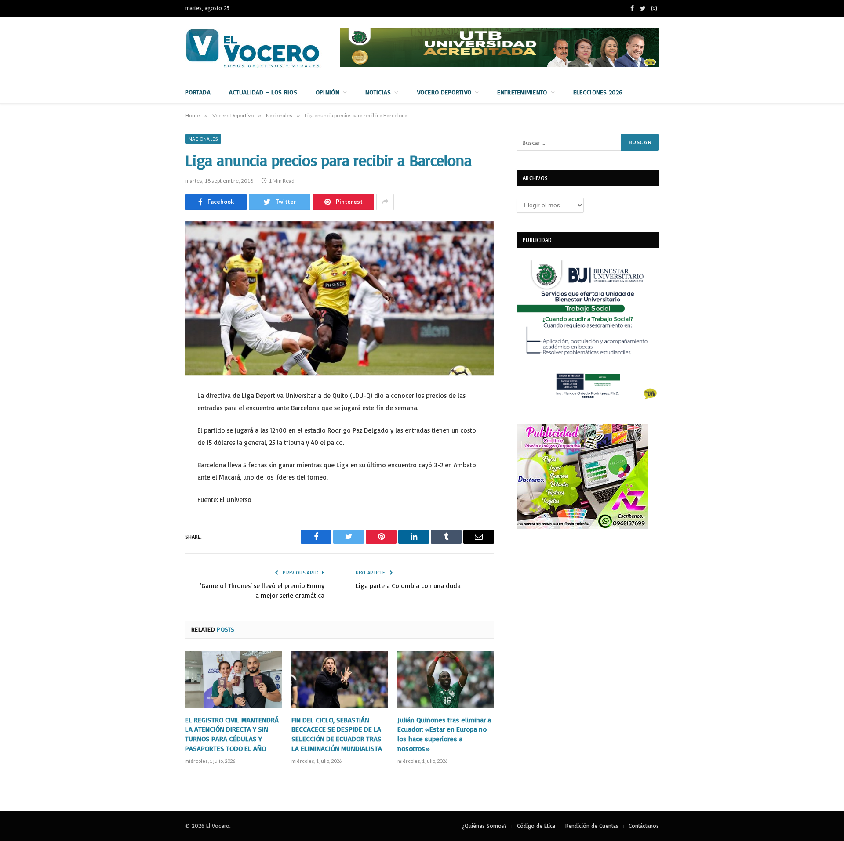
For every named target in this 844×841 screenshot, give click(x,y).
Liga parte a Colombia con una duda (408, 585)
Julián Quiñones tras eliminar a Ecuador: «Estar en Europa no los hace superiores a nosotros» (444, 734)
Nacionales (203, 138)
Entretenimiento (522, 92)
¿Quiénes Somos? (484, 825)
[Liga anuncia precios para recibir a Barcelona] (339, 298)
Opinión (327, 92)
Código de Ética (536, 825)
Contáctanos (644, 825)
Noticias (378, 92)
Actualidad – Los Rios (263, 92)
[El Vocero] (260, 49)
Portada (198, 92)
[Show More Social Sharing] (385, 202)
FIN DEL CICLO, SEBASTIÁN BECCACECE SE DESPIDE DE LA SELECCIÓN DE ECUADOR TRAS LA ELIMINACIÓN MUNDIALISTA (336, 734)
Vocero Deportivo (444, 92)
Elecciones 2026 (597, 92)
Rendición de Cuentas (591, 825)
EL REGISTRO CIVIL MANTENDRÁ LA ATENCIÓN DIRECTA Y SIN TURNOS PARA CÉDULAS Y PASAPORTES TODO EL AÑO (232, 734)
